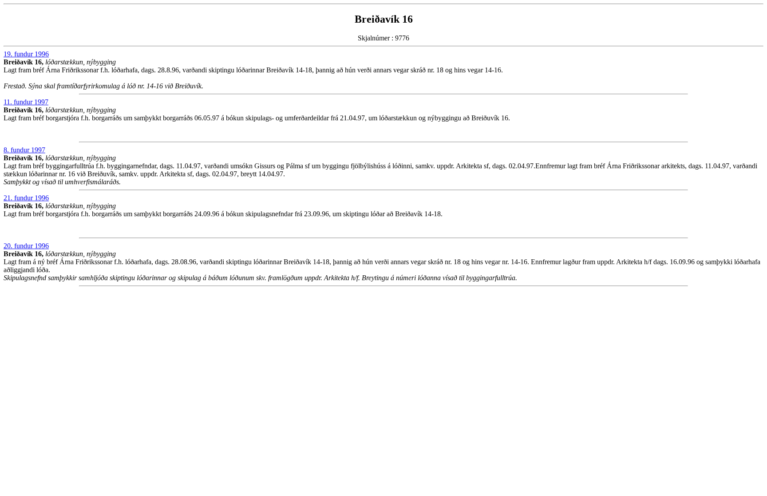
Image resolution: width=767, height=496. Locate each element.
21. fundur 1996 (26, 198)
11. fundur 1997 (26, 102)
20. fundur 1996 (26, 246)
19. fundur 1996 (26, 54)
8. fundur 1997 (24, 150)
